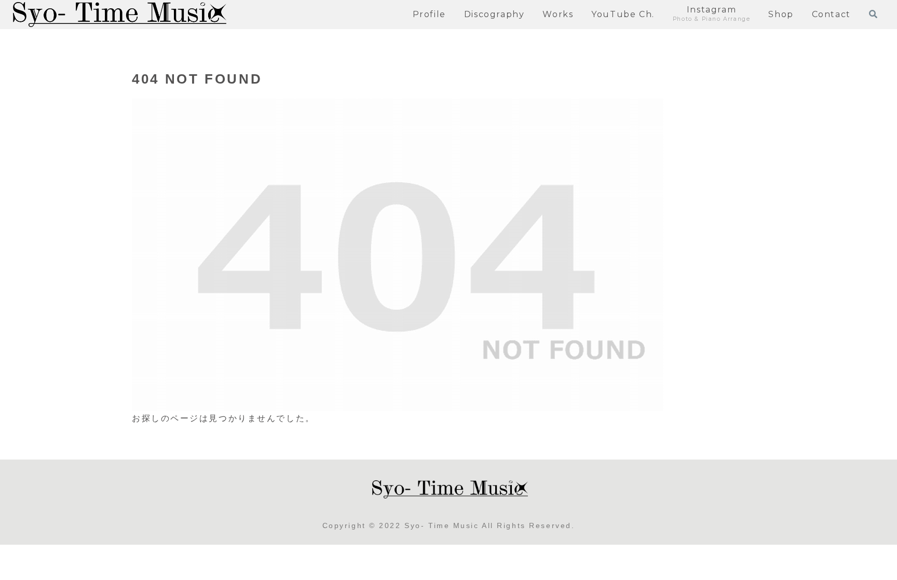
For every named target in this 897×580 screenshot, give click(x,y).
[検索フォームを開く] (873, 14)
